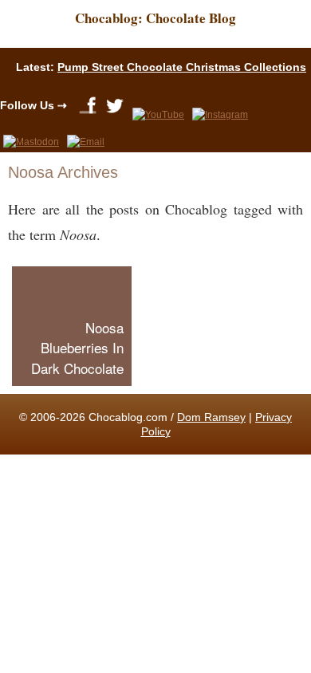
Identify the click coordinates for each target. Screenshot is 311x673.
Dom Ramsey (211, 417)
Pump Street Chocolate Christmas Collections (181, 67)
